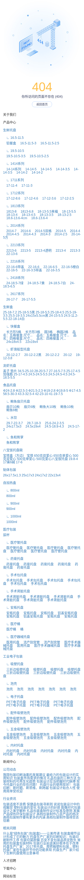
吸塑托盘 (38, 669)
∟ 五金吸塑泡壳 (16, 729)
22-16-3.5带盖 (30, 270)
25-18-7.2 (10, 312)
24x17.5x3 (12, 426)
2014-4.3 (28, 234)
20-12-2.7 (11, 355)
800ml (9, 496)
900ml (9, 509)
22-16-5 (10, 270)
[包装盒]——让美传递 (44, 833)
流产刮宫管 (30, 642)
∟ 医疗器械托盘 (16, 637)
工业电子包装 (13, 656)
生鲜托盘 (9, 130)
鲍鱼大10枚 (46, 407)
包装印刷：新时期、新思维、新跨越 (41, 786)
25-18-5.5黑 (26, 312)
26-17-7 (10, 299)
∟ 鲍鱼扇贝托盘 (16, 401)
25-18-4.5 (57, 312)
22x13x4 (54, 475)
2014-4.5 (11, 234)
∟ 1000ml (12, 516)
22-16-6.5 (48, 267)
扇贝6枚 (28, 407)
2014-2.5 (59, 234)
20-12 (66, 355)
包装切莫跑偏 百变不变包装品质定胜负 (48, 840)
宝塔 (30, 455)
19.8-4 (73, 459)
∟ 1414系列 (13, 163)
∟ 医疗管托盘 (15, 542)
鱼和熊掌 (11, 442)
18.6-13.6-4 (38, 218)
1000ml (10, 522)
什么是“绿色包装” (15, 833)
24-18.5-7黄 (34, 283)
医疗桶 (9, 629)
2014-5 (59, 231)
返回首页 (42, 104)
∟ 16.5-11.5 (13, 137)
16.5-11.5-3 (26, 143)
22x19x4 (30, 341)
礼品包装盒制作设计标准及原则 (49, 811)
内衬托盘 (11, 751)
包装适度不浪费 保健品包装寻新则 (28, 804)
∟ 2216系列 (13, 261)
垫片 (13, 371)
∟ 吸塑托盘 (13, 664)
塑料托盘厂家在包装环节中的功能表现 (41, 848)
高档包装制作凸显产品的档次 (57, 814)
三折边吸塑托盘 (16, 669)
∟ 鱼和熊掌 (13, 437)
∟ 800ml (11, 490)
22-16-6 (32, 267)
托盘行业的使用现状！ (56, 784)
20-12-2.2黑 (31, 355)
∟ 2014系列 (13, 225)
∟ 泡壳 (10, 683)
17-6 (19, 462)
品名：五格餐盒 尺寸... (51, 335)
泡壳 (8, 689)
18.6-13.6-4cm (15, 218)
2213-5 (24, 250)
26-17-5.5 (26, 299)
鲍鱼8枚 (10, 410)
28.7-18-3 (32, 423)
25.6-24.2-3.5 (53, 423)
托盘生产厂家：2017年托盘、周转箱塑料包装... (37, 846)
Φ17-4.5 (75, 390)
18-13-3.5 (44, 215)
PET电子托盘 (14, 702)
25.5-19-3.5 (16, 315)
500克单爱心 (26, 459)
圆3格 (47, 332)
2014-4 (73, 231)
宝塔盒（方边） (14, 455)
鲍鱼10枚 (65, 407)
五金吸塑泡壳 (14, 734)
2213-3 (73, 250)
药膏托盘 (11, 564)
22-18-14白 (16, 319)
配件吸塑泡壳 (14, 718)
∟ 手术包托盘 (15, 575)
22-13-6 (10, 254)
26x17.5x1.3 (12, 475)
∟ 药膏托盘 (13, 558)
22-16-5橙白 (68, 267)
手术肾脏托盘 (14, 596)
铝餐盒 (9, 143)
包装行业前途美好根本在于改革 (56, 843)
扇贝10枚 (11, 407)
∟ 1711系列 (13, 180)
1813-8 (10, 211)
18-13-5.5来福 (46, 211)
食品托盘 (9, 385)
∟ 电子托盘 (13, 696)
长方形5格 (12, 332)
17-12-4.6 (29, 198)
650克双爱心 (43, 455)
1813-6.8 (25, 211)
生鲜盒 (8, 307)
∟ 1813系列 (13, 206)
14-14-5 (29, 169)
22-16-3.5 (51, 270)
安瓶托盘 (11, 613)
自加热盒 (9, 483)
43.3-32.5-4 (26, 394)
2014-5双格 (42, 231)
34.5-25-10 (25, 371)
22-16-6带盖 (13, 267)
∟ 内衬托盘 (13, 745)
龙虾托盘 (9, 365)
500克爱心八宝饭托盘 (52, 459)
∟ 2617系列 (13, 294)
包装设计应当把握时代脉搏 (56, 781)
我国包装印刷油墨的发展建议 (24, 775)
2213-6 (10, 250)
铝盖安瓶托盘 (65, 613)
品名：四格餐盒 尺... (49, 338)
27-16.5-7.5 (57, 371)
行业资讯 (9, 798)
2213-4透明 (42, 250)
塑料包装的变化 (25, 807)
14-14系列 (12, 169)
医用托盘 (11, 642)
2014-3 (43, 234)
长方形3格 (31, 332)
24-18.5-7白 (55, 283)
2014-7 (10, 231)
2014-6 (24, 231)
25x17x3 (28, 475)
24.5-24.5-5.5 (38, 374)
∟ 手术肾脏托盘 (16, 591)
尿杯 (6, 535)
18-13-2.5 (62, 215)
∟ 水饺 (10, 417)
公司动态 (9, 769)
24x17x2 (41, 475)
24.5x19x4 (31, 426)
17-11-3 (25, 185)
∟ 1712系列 (13, 193)
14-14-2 (20, 172)
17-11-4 (10, 185)
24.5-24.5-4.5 (57, 374)
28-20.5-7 (41, 371)
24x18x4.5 (12, 341)
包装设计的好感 (48, 807)
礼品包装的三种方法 (61, 778)
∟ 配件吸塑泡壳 (16, 713)
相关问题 (9, 828)
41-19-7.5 (56, 394)
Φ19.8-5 (62, 390)
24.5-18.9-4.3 (52, 426)
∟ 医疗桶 (11, 624)
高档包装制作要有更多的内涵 (24, 817)
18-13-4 (10, 215)
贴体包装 (9, 469)
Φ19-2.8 (49, 390)
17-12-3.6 (47, 198)
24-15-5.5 (56, 315)
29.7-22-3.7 (13, 423)
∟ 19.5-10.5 (13, 151)
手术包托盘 (13, 580)
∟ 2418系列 (13, 277)
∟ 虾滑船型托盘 (16, 349)
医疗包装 (9, 529)
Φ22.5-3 (22, 390)
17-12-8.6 (11, 198)
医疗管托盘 (13, 548)
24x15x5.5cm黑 (37, 315)
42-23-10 (41, 394)
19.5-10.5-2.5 (37, 156)
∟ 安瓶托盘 (13, 607)
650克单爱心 (62, 455)
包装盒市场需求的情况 (30, 778)
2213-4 (59, 250)
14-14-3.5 (61, 169)
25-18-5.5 (43, 312)
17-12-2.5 (65, 198)
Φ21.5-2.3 (35, 390)
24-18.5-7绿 (13, 283)
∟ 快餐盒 (11, 326)
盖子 (6, 371)
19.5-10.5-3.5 (14, 156)
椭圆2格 (60, 332)
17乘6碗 (9, 462)
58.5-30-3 (10, 394)
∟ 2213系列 (13, 245)
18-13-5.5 (67, 211)
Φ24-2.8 (9, 390)
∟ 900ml (11, 503)
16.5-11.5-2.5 (48, 143)
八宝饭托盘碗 (13, 450)
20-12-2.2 (50, 355)
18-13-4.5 (26, 215)
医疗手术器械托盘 (45, 645)
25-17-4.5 (21, 374)
